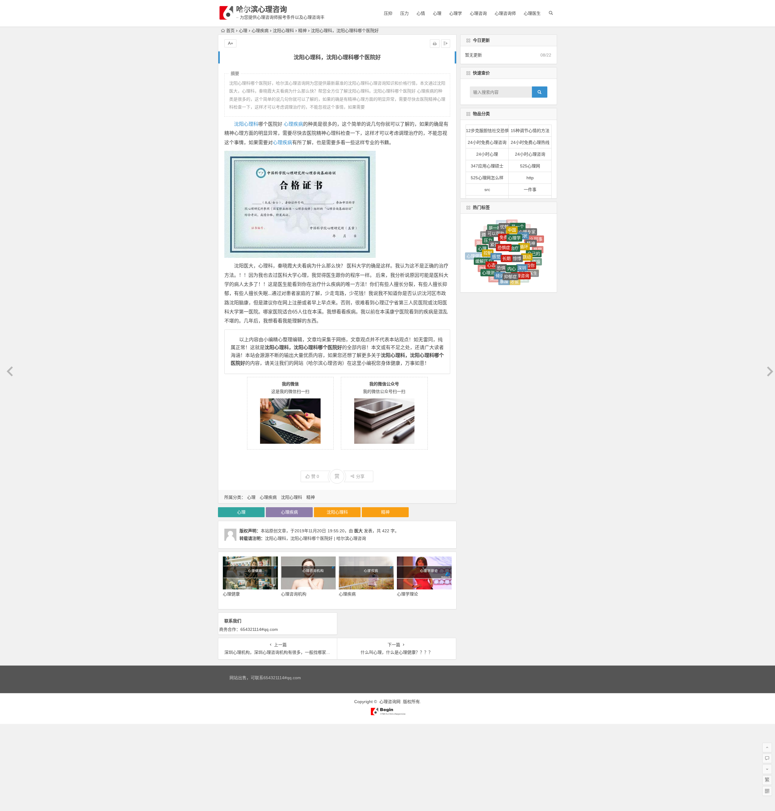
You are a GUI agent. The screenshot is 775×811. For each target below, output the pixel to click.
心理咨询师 (505, 13)
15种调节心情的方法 (530, 130)
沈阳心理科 (283, 30)
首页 (230, 30)
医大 (358, 530)
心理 (437, 13)
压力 (404, 13)
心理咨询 (478, 13)
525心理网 (530, 166)
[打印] (435, 43)
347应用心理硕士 (487, 166)
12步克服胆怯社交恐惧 (487, 130)
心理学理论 (407, 594)
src (487, 189)
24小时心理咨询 (530, 154)
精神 (302, 30)
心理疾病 (260, 30)
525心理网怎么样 (487, 177)
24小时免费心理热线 (530, 142)
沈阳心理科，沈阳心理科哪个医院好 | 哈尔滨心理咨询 (315, 538)
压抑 (388, 13)
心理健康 (231, 594)
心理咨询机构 (293, 594)
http (530, 177)
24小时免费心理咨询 (487, 142)
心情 (421, 13)
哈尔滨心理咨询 (261, 9)
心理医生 (532, 13)
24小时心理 (487, 154)
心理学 (455, 13)
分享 (360, 476)
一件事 (530, 189)
